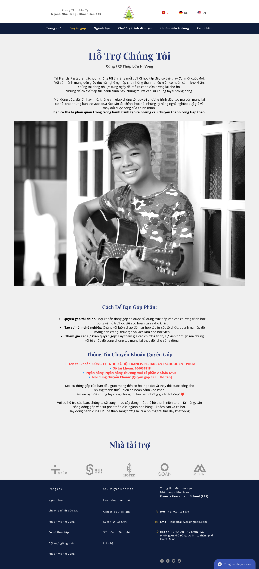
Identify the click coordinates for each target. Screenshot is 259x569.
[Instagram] (162, 561)
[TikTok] (179, 561)
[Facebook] (167, 561)
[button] (205, 28)
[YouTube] (173, 561)
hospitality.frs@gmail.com (188, 521)
